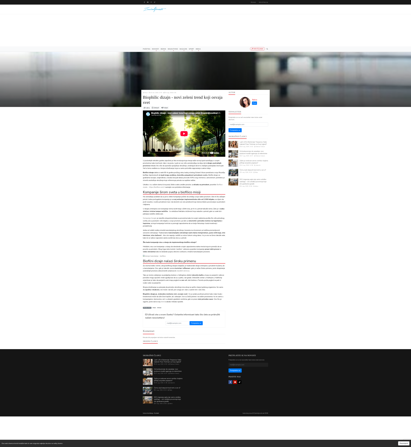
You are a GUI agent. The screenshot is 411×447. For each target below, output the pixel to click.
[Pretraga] (267, 49)
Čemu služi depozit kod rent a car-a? (253, 170)
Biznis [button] (163, 49)
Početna (146, 49)
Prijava (253, 2)
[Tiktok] (154, 2)
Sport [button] (191, 49)
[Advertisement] (205, 30)
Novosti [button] (155, 49)
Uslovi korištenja (148, 413)
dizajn (154, 308)
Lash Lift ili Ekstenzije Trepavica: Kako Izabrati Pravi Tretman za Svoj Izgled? (253, 143)
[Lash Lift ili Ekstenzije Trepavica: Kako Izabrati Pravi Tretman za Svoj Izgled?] (233, 144)
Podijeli (165, 108)
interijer (159, 308)
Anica (254, 99)
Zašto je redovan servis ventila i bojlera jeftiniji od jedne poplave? (254, 162)
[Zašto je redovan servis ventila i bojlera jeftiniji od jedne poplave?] (233, 163)
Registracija (263, 2)
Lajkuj (147, 108)
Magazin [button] (183, 49)
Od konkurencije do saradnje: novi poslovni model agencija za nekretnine (253, 152)
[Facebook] (144, 2)
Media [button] (198, 49)
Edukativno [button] (173, 49)
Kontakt (156, 413)
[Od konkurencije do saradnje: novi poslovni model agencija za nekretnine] (233, 153)
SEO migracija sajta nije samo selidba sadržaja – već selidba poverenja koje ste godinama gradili (253, 181)
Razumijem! (404, 443)
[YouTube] (147, 2)
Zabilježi (156, 108)
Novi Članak (258, 49)
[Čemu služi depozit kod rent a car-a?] (233, 172)
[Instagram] (151, 2)
